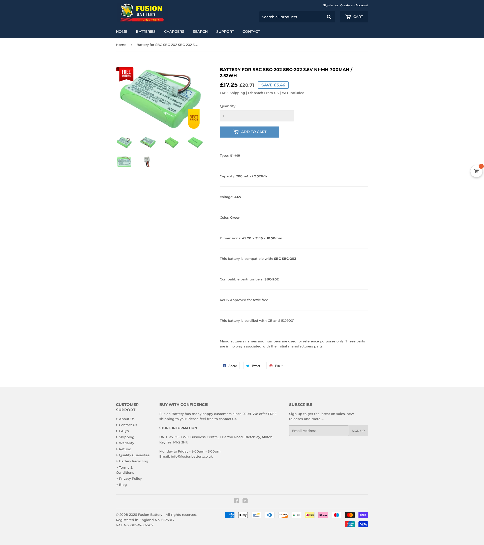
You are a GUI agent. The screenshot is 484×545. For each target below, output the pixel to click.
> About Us (125, 419)
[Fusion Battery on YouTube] (245, 501)
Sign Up (358, 431)
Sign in (328, 5)
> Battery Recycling (132, 461)
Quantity (227, 106)
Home (121, 31)
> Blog (121, 485)
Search (200, 31)
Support (225, 31)
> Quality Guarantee (132, 455)
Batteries (146, 31)
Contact (251, 31)
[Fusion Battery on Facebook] (236, 501)
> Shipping (125, 437)
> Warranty (125, 443)
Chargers (174, 31)
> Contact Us (126, 425)
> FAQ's (122, 431)
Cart (357, 16)
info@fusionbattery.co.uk (192, 456)
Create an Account (354, 5)
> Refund (123, 449)
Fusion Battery (150, 514)
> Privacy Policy (129, 478)
